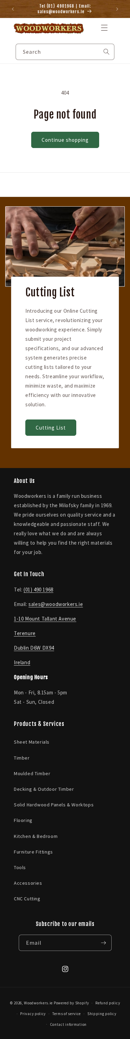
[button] (104, 27)
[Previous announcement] (12, 9)
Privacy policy (33, 1013)
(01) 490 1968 (38, 589)
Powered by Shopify (71, 1003)
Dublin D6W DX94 (34, 647)
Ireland (22, 662)
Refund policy (107, 1003)
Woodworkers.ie (38, 1003)
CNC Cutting (27, 898)
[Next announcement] (117, 9)
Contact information (68, 1024)
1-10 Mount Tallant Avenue (45, 618)
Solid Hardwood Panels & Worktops (54, 805)
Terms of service (66, 1013)
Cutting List (51, 427)
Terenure (25, 633)
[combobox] (65, 52)
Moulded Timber (32, 773)
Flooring (23, 820)
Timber (22, 758)
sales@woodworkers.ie (55, 604)
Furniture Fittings (33, 852)
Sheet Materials (32, 742)
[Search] (106, 51)
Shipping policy (101, 1013)
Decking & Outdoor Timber (44, 789)
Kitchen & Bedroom (36, 836)
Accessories (28, 883)
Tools (20, 867)
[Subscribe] (103, 943)
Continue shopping (65, 140)
